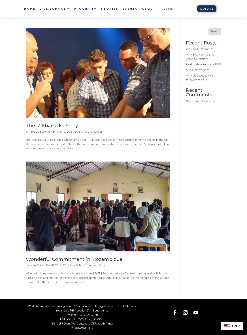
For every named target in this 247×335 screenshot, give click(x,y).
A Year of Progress (197, 70)
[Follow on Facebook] (174, 312)
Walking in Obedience (200, 49)
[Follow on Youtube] (195, 312)
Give (168, 8)
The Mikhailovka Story (52, 125)
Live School (52, 8)
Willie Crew (37, 265)
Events (130, 8)
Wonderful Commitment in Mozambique (74, 259)
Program (83, 8)
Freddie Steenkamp (42, 131)
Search (214, 31)
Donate (206, 8)
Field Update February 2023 (203, 64)
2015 (77, 131)
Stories (109, 8)
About (149, 8)
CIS (84, 131)
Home (29, 8)
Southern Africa (95, 265)
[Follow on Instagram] (185, 312)
